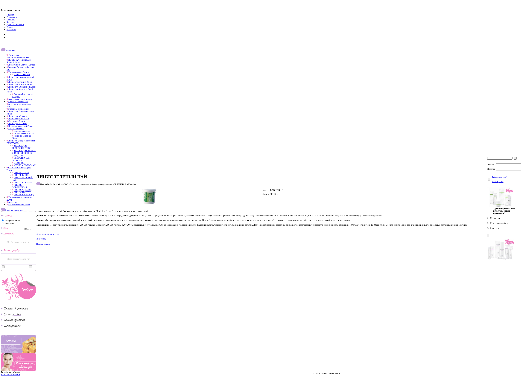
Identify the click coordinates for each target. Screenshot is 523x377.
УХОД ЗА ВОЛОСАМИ (25, 165)
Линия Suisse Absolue (24, 133)
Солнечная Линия (16, 121)
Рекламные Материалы (19, 204)
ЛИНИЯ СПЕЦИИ (23, 190)
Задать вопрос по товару (48, 234)
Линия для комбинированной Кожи (18, 56)
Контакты (11, 29)
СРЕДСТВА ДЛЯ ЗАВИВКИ (21, 159)
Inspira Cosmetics (16, 128)
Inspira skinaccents (22, 131)
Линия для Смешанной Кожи (22, 87)
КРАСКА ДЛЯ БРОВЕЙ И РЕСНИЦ (22, 146)
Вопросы (11, 27)
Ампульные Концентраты (20, 99)
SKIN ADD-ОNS (22, 74)
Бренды (10, 22)
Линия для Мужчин (17, 116)
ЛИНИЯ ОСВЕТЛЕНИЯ (19, 186)
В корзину (41, 239)
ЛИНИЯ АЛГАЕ (21, 172)
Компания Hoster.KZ (10, 374)
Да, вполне (494, 218)
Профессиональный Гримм (21, 126)
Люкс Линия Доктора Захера (21, 65)
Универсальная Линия (18, 72)
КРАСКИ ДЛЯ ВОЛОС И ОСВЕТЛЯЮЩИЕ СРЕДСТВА (24, 153)
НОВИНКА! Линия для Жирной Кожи (19, 61)
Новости (11, 20)
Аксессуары (13, 202)
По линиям (10, 50)
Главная (10, 15)
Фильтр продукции (14, 210)
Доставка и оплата (15, 24)
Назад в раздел (43, 244)
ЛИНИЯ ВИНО (21, 175)
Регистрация (497, 181)
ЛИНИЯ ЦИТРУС (22, 192)
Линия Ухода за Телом (18, 118)
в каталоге (9, 223)
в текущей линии (12, 220)
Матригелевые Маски (18, 109)
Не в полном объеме (499, 223)
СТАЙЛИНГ (20, 163)
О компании (12, 17)
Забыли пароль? (499, 177)
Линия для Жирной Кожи (20, 84)
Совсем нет (495, 228)
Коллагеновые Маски (18, 101)
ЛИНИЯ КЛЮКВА (23, 182)
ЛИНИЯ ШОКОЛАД (24, 194)
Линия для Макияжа (17, 123)
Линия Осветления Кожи (20, 82)
